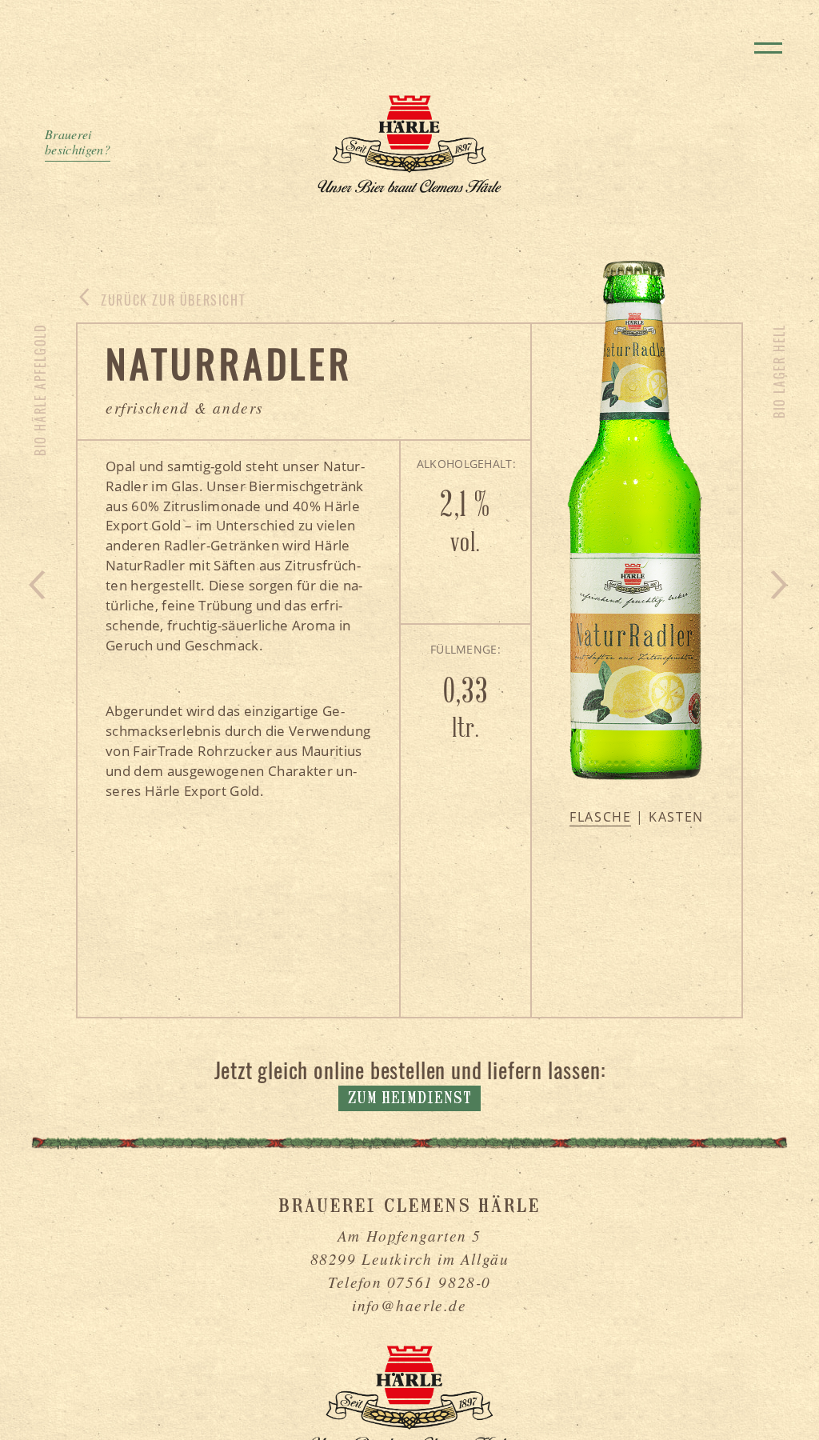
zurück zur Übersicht (171, 300)
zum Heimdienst (410, 1099)
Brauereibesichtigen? (77, 142)
